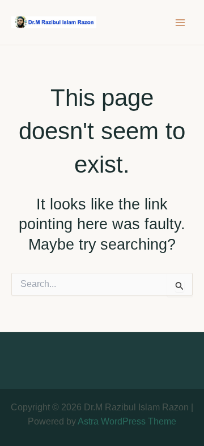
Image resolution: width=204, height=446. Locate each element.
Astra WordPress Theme (127, 421)
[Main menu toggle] (180, 22)
